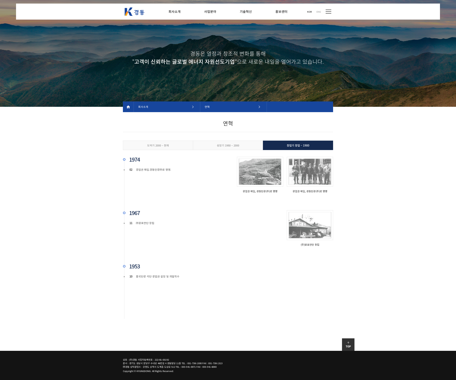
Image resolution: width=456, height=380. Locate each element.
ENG (319, 11)
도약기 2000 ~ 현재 (158, 145)
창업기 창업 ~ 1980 (298, 145)
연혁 (207, 107)
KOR (309, 11)
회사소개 (143, 107)
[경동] (134, 11)
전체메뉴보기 (328, 11)
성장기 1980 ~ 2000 (228, 145)
